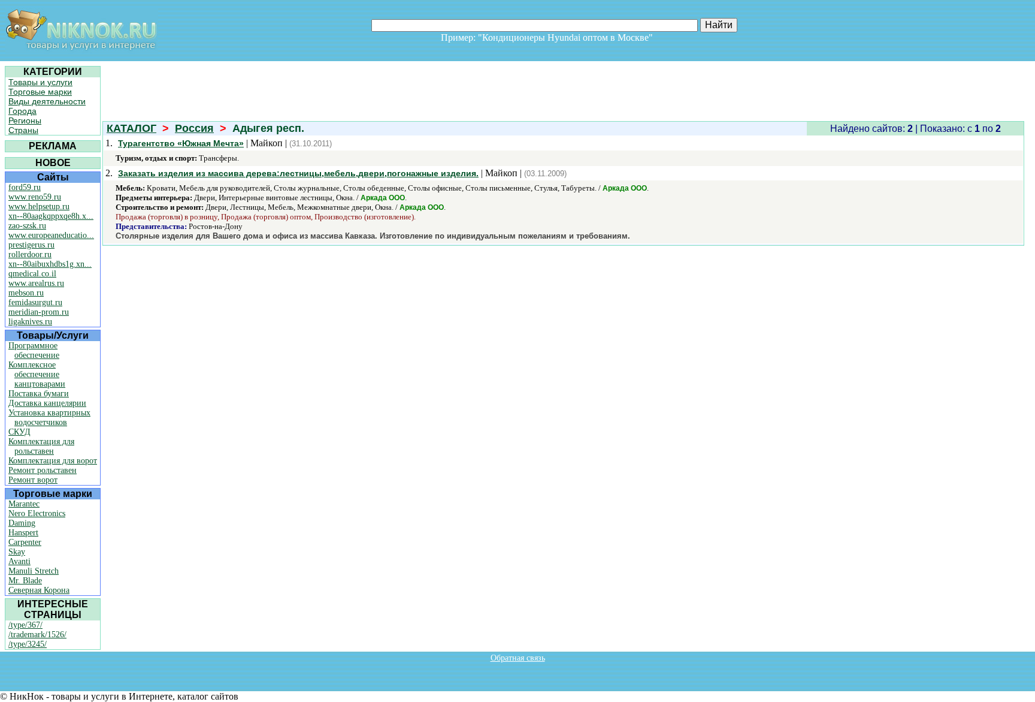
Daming (21, 523)
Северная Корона (38, 590)
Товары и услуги (40, 82)
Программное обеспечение (33, 350)
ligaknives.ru (30, 321)
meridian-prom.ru (38, 312)
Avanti (19, 561)
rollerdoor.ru (30, 254)
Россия (194, 128)
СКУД (19, 431)
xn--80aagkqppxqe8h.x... (50, 216)
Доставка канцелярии (47, 403)
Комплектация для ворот (52, 460)
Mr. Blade (25, 580)
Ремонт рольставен (42, 470)
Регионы (24, 120)
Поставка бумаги (38, 393)
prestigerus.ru (31, 244)
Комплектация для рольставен (41, 446)
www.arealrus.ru (36, 283)
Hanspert (23, 532)
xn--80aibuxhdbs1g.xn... (50, 264)
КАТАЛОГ (131, 128)
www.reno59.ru (34, 196)
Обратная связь (518, 657)
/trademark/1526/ (37, 634)
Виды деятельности (47, 101)
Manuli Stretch (33, 571)
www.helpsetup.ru (38, 206)
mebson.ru (26, 292)
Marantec (24, 503)
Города (22, 111)
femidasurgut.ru (35, 302)
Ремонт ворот (33, 479)
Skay (16, 551)
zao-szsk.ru (27, 225)
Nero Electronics (36, 513)
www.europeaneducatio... (51, 235)
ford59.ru (24, 187)
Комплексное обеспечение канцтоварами (36, 374)
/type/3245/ (27, 644)
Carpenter (24, 542)
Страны (23, 130)
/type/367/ (25, 624)
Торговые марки (40, 92)
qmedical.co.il (32, 273)
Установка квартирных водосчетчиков (49, 417)
